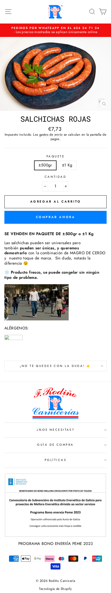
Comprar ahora (55, 217)
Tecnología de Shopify (55, 589)
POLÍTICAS (55, 460)
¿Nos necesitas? (56, 430)
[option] (55, 30)
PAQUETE (55, 156)
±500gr (45, 165)
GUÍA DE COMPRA (55, 445)
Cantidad (56, 177)
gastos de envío (51, 135)
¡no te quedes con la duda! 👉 (55, 366)
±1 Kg (67, 165)
